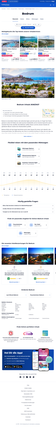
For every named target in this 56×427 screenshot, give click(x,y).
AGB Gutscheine (28, 411)
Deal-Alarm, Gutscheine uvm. (28, 391)
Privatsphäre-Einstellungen (28, 402)
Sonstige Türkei (5, 318)
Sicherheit (28, 417)
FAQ (28, 385)
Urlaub (8, 8)
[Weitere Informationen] (11, 59)
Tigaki (43, 309)
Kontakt (41, 1)
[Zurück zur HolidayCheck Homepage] (5, 5)
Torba (30, 303)
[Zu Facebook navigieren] (20, 377)
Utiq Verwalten (28, 405)
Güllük (16, 309)
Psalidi (16, 308)
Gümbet (17, 314)
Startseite (4, 8)
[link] (50, 5)
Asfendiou (4, 303)
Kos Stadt (17, 310)
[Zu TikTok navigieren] (27, 377)
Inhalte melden (28, 388)
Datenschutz (28, 399)
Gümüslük (17, 307)
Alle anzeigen (5, 33)
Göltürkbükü (31, 307)
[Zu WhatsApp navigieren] (33, 377)
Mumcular (44, 304)
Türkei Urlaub (21, 8)
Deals (3, 1)
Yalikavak (3, 309)
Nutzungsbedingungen (28, 396)
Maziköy (30, 304)
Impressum (28, 419)
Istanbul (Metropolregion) (34, 318)
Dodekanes (31, 314)
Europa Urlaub (14, 8)
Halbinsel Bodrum (5, 314)
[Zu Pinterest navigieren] (30, 377)
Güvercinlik (4, 307)
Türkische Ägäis (18, 318)
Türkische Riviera (45, 318)
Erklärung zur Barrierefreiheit (28, 414)
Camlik (43, 307)
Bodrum (44, 308)
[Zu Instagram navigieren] (24, 377)
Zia (15, 303)
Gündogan (4, 304)
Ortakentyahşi (18, 304)
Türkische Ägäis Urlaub (29, 8)
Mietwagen (35, 19)
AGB (28, 408)
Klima (28, 19)
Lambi (3, 308)
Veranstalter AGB (28, 394)
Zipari (30, 309)
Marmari (3, 310)
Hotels (22, 19)
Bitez (43, 303)
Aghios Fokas (31, 308)
